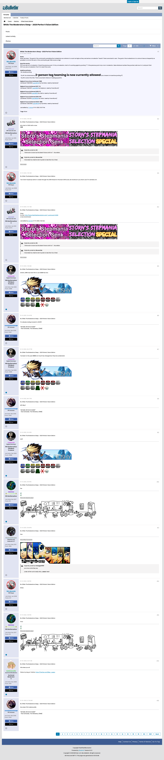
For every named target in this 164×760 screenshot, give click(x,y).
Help (119, 742)
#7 (158, 349)
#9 (158, 432)
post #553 (35, 93)
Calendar (15, 18)
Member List (7, 18)
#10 (158, 482)
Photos (8, 41)
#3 (158, 173)
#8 (158, 398)
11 (106, 734)
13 (117, 734)
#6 (158, 315)
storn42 (30, 221)
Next (157, 734)
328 (150, 734)
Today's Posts (24, 18)
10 (101, 734)
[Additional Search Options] (157, 8)
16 (133, 734)
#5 (158, 266)
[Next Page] (144, 45)
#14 (158, 661)
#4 (158, 207)
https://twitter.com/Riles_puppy (45, 672)
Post (12, 75)
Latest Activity (10, 36)
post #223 (35, 88)
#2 (158, 119)
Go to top (156, 742)
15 (128, 734)
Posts (8, 32)
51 (138, 734)
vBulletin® (82, 750)
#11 (158, 527)
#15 (158, 700)
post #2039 (35, 98)
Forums (6, 15)
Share (12, 72)
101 (144, 734)
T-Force (30, 107)
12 (111, 734)
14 (122, 734)
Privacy (134, 742)
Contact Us (127, 742)
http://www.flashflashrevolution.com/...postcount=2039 (41, 215)
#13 (158, 615)
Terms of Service (145, 742)
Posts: (7, 68)
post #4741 (36, 83)
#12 (158, 581)
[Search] (160, 8)
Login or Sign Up (133, 1)
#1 (158, 51)
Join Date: (8, 66)
